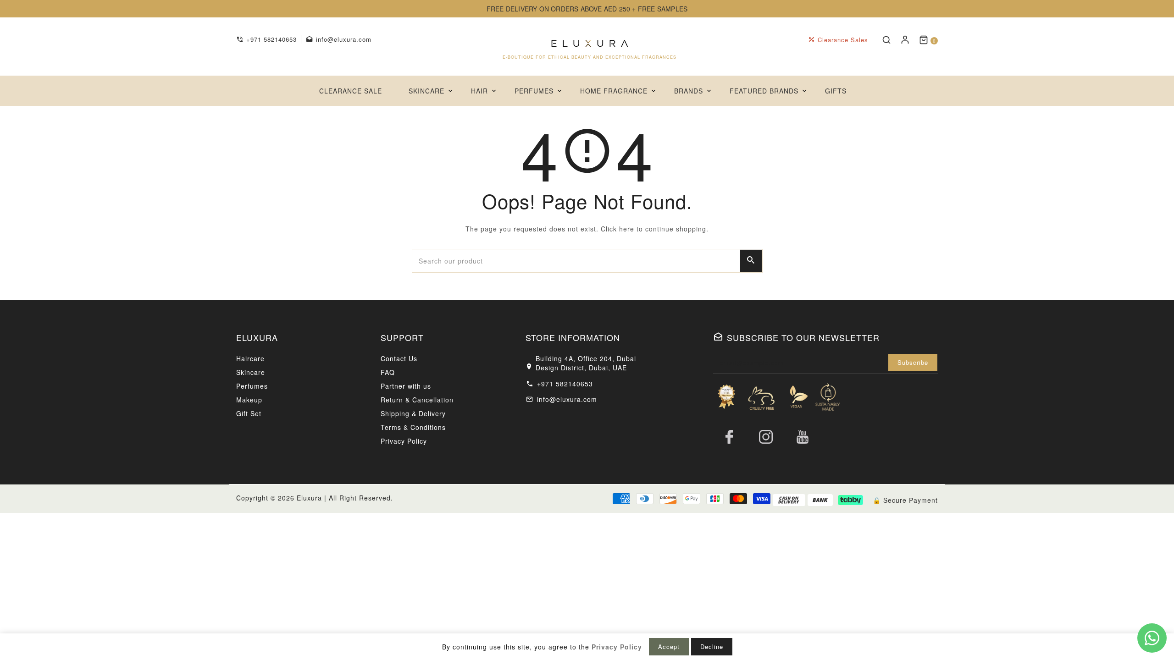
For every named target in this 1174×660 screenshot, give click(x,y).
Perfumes (252, 385)
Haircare (250, 358)
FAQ (388, 372)
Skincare (250, 372)
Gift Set (248, 413)
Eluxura (309, 497)
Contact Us (399, 358)
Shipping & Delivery (413, 413)
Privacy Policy (404, 441)
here (626, 228)
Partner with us (406, 385)
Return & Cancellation (417, 399)
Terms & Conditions (413, 427)
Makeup (249, 399)
